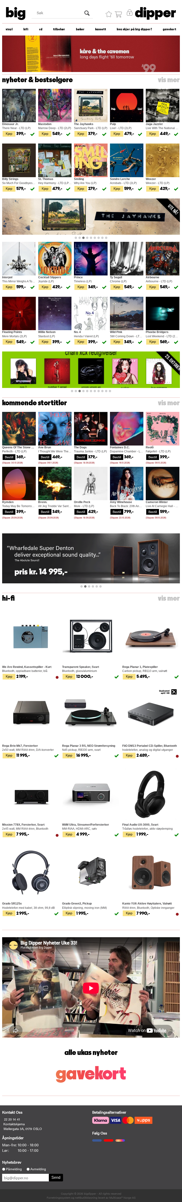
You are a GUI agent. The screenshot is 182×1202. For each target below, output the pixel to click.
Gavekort (169, 29)
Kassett (100, 29)
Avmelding (38, 1169)
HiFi (25, 29)
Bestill (9, 457)
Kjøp (9, 133)
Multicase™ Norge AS (122, 1197)
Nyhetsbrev (11, 1162)
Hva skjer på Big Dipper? (134, 29)
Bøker (80, 29)
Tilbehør (59, 29)
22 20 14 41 (12, 1119)
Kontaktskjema (14, 1123)
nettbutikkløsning (86, 1197)
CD (40, 29)
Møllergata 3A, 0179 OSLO (23, 1128)
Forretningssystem (58, 1197)
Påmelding (14, 1169)
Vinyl (9, 29)
